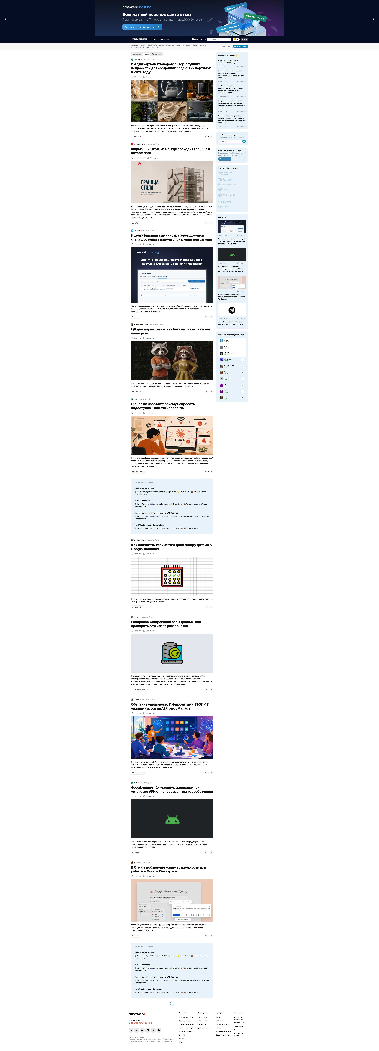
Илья (225, 384)
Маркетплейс (165, 39)
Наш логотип (202, 1024)
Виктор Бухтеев (229, 365)
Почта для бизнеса (222, 1024)
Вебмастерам (202, 1017)
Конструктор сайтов (186, 1017)
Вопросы (153, 39)
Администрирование (166, 45)
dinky (226, 340)
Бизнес (195, 45)
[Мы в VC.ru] (153, 1030)
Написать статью (240, 46)
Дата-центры (238, 1026)
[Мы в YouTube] (142, 1030)
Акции (181, 1042)
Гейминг (203, 45)
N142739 (131, 1041)
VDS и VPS (219, 1021)
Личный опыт (136, 47)
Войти (244, 39)
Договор (182, 1035)
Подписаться (225, 159)
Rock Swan (227, 378)
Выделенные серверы (223, 1031)
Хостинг (218, 1017)
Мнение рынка (148, 47)
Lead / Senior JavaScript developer (149, 525)
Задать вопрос (226, 46)
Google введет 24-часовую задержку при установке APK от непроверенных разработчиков (230, 269)
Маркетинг (187, 45)
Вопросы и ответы (185, 1031)
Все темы (134, 45)
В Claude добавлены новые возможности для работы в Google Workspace (231, 296)
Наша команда (239, 1023)
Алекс (226, 397)
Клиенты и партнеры (186, 1028)
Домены (218, 1028)
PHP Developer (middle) (144, 488)
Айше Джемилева (230, 353)
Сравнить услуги (185, 1021)
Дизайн (178, 45)
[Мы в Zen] (159, 1030)
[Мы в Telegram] (131, 1030)
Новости (143, 45)
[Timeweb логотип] (151, 1014)
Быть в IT (159, 47)
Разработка (152, 45)
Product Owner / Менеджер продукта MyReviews (156, 513)
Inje (225, 371)
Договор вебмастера (205, 1028)
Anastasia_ (227, 346)
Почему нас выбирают (186, 1024)
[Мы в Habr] (147, 1030)
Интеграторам (202, 1021)
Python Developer (142, 501)
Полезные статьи (240, 1030)
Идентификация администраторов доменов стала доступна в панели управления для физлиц (231, 241)
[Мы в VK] (136, 1030)
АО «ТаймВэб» (141, 1037)
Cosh (225, 390)
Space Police (228, 359)
